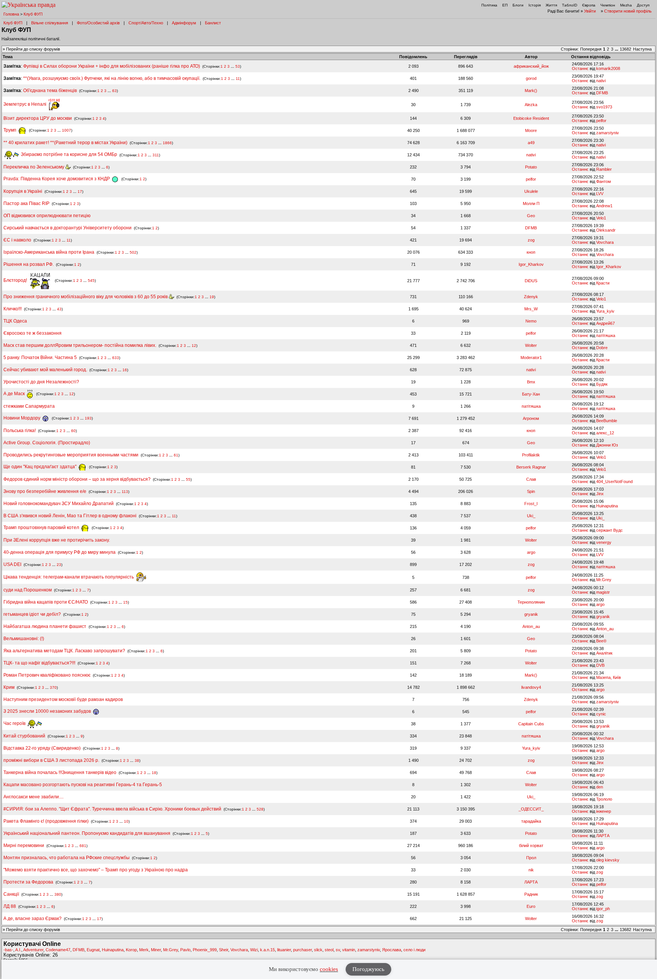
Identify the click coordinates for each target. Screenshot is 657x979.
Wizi (254, 949)
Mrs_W (531, 309)
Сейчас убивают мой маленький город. (45, 369)
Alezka (531, 104)
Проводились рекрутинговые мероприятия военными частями (70, 455)
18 (154, 773)
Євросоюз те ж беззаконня (32, 333)
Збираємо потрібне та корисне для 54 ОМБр (68, 154)
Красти (602, 283)
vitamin (348, 949)
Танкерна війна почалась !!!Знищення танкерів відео (59, 772)
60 (73, 431)
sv (338, 949)
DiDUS (531, 280)
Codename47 (58, 949)
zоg (531, 240)
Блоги (518, 5)
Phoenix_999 (205, 949)
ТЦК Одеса (15, 321)
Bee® (601, 641)
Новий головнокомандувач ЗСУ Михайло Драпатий (58, 503)
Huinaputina (607, 506)
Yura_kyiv (605, 311)
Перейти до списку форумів (33, 49)
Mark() (531, 90)
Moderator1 (531, 357)
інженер (603, 811)
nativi (601, 80)
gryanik (531, 614)
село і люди (414, 949)
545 (91, 280)
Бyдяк (602, 384)
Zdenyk (531, 296)
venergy (603, 542)
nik (531, 870)
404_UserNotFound (614, 481)
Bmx (531, 382)
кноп (531, 252)
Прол (531, 857)
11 (238, 78)
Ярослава (391, 949)
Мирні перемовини (23, 845)
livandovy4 (531, 687)
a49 (531, 142)
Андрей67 (605, 323)
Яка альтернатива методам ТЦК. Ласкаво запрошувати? (64, 650)
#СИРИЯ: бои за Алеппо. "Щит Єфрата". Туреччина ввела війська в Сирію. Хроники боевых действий (112, 809)
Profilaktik (531, 455)
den (599, 787)
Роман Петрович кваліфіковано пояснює (46, 675)
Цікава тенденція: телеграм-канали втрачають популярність (69, 577)
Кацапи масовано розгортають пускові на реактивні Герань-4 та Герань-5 (82, 784)
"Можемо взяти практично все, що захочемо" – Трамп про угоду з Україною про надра (95, 870)
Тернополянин (531, 602)
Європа (588, 5)
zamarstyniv (607, 132)
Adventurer (33, 949)
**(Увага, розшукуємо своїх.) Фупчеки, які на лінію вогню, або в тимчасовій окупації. (111, 78)
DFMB (602, 93)
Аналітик (604, 653)
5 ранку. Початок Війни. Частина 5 (40, 357)
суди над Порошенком (27, 590)
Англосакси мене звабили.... (33, 796)
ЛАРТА (602, 835)
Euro (531, 906)
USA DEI (12, 564)
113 (125, 492)
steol (329, 949)
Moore (531, 130)
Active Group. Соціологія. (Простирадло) (46, 442)
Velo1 (601, 218)
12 (194, 345)
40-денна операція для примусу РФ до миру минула (59, 552)
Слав (531, 479)
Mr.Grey (603, 579)
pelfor (601, 120)
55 (188, 479)
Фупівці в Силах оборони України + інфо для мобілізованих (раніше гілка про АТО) (111, 66)
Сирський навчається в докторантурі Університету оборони (67, 227)
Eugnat (93, 949)
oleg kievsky (607, 860)
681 (82, 846)
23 (59, 565)
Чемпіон (607, 5)
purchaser (302, 949)
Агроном (531, 418)
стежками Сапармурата (29, 406)
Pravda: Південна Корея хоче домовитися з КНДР (57, 178)
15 (125, 602)
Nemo (530, 321)
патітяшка (605, 335)
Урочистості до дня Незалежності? (41, 382)
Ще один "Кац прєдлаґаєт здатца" (40, 466)
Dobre (602, 347)
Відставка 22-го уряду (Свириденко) (42, 748)
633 (115, 358)
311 (155, 155)
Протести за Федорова (28, 882)
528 (260, 809)
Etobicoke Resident (531, 118)
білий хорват (531, 845)
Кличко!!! (12, 309)
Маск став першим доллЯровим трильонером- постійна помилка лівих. (79, 345)
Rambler (604, 169)
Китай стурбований (24, 736)
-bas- (8, 949)
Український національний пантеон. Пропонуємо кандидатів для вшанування (87, 833)
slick (318, 949)
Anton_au (531, 626)
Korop (131, 949)
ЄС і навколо (17, 240)
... (617, 49)
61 (176, 455)
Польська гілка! (19, 430)
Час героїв (15, 723)
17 (80, 191)
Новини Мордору (22, 418)
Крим (8, 687)
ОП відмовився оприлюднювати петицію (46, 215)
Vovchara (605, 242)
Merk (144, 949)
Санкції (11, 894)
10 (126, 821)
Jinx (600, 493)
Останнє (580, 68)
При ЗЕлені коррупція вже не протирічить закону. (56, 540)
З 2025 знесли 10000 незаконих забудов (47, 711)
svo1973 (604, 107)
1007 (66, 130)
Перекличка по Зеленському (34, 167)
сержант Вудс (609, 530)
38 (137, 760)
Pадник (531, 894)
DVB (600, 665)
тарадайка (531, 821)
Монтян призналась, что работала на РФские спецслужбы (66, 857)
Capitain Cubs (531, 724)
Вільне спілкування (49, 23)
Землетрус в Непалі (25, 104)
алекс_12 (605, 433)
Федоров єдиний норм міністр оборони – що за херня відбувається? (77, 479)
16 (124, 370)
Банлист (213, 23)
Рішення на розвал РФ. (28, 264)
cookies (329, 969)
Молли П (531, 203)
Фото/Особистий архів (98, 23)
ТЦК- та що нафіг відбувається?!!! (39, 663)
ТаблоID (569, 5)
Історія (534, 5)
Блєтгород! (15, 280)
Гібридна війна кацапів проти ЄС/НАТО (46, 602)
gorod (531, 78)
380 (57, 894)
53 (237, 66)
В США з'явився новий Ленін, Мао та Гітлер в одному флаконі (70, 515)
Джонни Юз (607, 445)
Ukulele (531, 191)
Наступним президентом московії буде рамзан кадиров (63, 699)
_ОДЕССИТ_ (531, 809)
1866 (167, 143)
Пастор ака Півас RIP (26, 203)
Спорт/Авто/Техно (146, 23)
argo (531, 552)
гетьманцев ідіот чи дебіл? (32, 614)
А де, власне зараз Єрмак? (32, 918)
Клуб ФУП (33, 14)
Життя (551, 5)
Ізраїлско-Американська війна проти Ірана (48, 252)
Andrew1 (604, 205)
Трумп (10, 130)
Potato (531, 167)
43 (59, 309)
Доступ (643, 5)
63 (114, 91)
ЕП (505, 5)
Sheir (223, 949)
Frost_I (531, 503)
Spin (531, 491)
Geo (531, 215)
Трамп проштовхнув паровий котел (41, 527)
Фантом (603, 181)
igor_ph (603, 908)
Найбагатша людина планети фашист (44, 626)
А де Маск (14, 393)
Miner (156, 949)
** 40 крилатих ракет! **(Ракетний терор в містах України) (65, 142)
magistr (603, 592)
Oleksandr (606, 230)
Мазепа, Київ (608, 677)
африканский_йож (531, 66)
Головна (11, 14)
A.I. (18, 949)
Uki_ (531, 515)
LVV (599, 193)
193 (88, 418)
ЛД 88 (9, 906)
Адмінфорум (184, 23)
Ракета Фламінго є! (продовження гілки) (46, 821)
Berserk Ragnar (531, 467)
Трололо (604, 799)
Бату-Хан (531, 394)
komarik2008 (608, 68)
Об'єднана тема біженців (50, 90)
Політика (489, 5)
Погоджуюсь (368, 969)
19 (211, 297)
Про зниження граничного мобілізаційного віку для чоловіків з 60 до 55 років (86, 296)
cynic (601, 714)
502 (133, 252)
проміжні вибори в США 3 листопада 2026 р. (51, 760)
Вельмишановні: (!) (23, 638)
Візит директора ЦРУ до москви (37, 118)
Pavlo (185, 949)
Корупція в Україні (23, 191)
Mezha (626, 5)
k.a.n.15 (267, 949)
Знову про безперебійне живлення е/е (45, 491)
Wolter (531, 345)
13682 (625, 49)
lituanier (284, 949)
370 (53, 687)
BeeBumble (606, 420)
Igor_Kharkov (531, 264)
